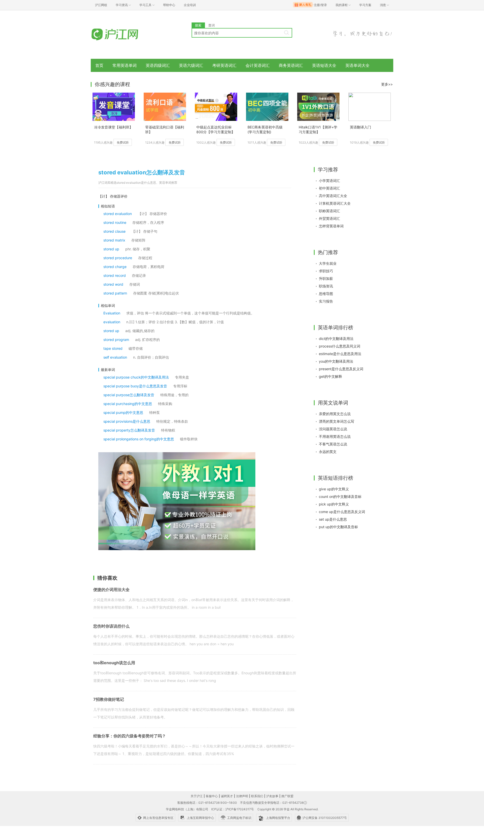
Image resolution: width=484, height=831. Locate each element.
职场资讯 (326, 286)
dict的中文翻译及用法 (336, 338)
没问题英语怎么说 (333, 429)
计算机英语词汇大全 (335, 203)
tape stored (113, 348)
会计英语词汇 (258, 65)
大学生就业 (328, 263)
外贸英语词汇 (329, 218)
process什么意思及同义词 (339, 346)
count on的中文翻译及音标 (340, 496)
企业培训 (190, 5)
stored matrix (114, 240)
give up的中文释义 (334, 489)
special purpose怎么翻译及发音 (128, 395)
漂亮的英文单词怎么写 (336, 421)
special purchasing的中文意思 (127, 403)
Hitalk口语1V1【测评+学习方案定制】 (318, 129)
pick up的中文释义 (334, 504)
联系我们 (257, 796)
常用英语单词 (124, 65)
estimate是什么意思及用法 (340, 354)
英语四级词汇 (158, 65)
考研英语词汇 (224, 65)
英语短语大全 (324, 65)
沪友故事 (272, 796)
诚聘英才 (227, 796)
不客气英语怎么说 (333, 444)
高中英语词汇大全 (333, 196)
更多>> (387, 84)
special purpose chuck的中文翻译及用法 (136, 377)
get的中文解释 (330, 376)
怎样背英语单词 (331, 226)
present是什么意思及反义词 (341, 369)
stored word (113, 284)
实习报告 (326, 301)
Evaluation (111, 313)
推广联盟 (287, 796)
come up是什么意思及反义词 (342, 512)
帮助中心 (169, 5)
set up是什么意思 (333, 519)
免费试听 (123, 142)
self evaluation (115, 357)
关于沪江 (197, 796)
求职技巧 (326, 271)
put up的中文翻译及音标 (338, 527)
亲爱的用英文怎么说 (335, 414)
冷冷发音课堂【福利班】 (113, 127)
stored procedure (117, 258)
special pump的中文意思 (123, 412)
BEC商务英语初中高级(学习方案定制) (265, 129)
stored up (111, 249)
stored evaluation (117, 213)
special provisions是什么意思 (126, 421)
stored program (116, 339)
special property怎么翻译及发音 (129, 430)
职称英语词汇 (329, 211)
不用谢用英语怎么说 (335, 436)
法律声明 (242, 796)
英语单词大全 (357, 65)
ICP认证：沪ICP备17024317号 (232, 809)
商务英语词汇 (291, 65)
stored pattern (115, 293)
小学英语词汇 (329, 180)
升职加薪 (326, 278)
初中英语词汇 (329, 188)
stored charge (115, 266)
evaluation (111, 322)
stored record (114, 275)
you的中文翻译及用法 (336, 361)
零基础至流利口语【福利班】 (164, 129)
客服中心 (212, 796)
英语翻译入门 (360, 127)
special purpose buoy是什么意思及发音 (135, 386)
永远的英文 (328, 451)
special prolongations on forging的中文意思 (138, 439)
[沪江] (122, 35)
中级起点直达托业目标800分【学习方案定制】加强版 (215, 130)
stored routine (114, 222)
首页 (99, 65)
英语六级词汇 (191, 65)
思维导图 (326, 293)
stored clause (114, 231)
